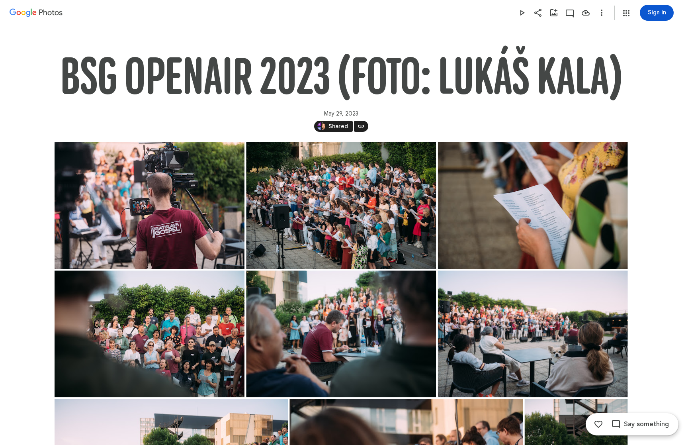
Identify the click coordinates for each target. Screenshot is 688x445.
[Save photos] (586, 13)
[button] (626, 13)
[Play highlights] (522, 12)
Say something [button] (646, 424)
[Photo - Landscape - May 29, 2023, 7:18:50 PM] (149, 334)
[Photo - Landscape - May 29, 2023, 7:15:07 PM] (341, 205)
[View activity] (570, 13)
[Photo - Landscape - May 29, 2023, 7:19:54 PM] (341, 334)
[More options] (602, 13)
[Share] (538, 13)
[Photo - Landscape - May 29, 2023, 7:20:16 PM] (532, 334)
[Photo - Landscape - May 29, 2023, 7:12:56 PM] (149, 205)
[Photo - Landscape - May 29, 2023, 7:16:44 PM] (532, 205)
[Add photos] (554, 13)
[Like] (598, 424)
